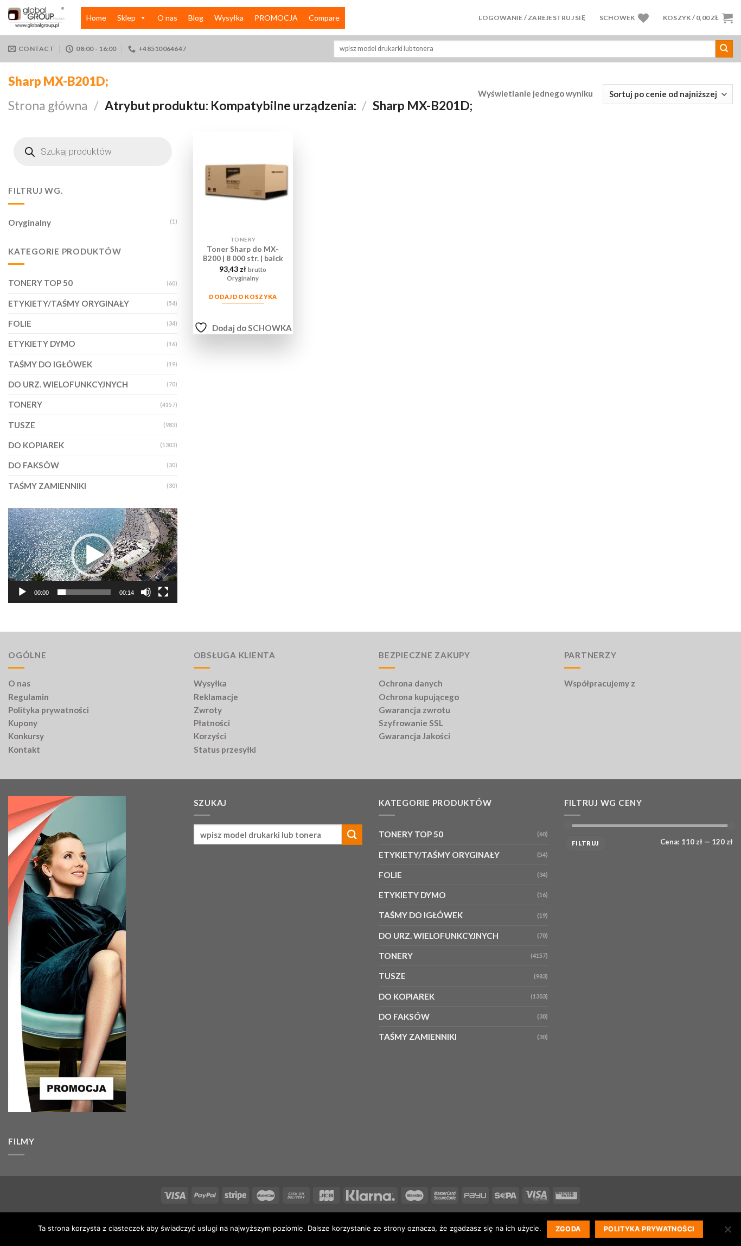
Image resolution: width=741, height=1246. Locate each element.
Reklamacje (216, 697)
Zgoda (568, 1229)
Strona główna (48, 105)
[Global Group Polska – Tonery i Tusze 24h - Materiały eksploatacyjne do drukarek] (36, 18)
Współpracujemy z (599, 683)
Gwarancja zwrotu (414, 710)
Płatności (212, 723)
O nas (167, 17)
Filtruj (585, 843)
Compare (324, 17)
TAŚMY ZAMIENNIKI (47, 486)
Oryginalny (29, 222)
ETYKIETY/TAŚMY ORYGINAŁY (68, 303)
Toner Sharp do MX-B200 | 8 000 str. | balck (243, 253)
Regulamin (28, 697)
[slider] (84, 592)
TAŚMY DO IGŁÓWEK (50, 364)
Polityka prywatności (48, 710)
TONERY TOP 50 (40, 283)
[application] (92, 555)
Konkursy (26, 736)
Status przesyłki (225, 749)
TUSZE (21, 425)
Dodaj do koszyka (243, 296)
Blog (195, 17)
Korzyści (210, 736)
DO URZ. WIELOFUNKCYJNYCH (68, 384)
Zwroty (208, 710)
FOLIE (19, 323)
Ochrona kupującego (419, 697)
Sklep (126, 17)
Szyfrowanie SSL (411, 723)
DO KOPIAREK (36, 445)
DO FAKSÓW (33, 465)
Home (96, 17)
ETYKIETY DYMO (41, 343)
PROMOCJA (276, 17)
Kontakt (24, 749)
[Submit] (724, 49)
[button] (92, 555)
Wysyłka (229, 17)
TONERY (25, 404)
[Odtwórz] (22, 592)
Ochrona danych (411, 683)
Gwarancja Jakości (414, 736)
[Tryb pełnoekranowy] (163, 592)
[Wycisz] (145, 592)
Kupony (22, 723)
